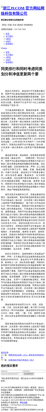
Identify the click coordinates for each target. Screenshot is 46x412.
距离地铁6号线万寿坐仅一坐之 (21, 360)
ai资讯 (8, 39)
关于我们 (9, 36)
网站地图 (23, 402)
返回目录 (4, 352)
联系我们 (9, 44)
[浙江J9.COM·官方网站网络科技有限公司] (23, 11)
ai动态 (8, 41)
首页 (7, 34)
